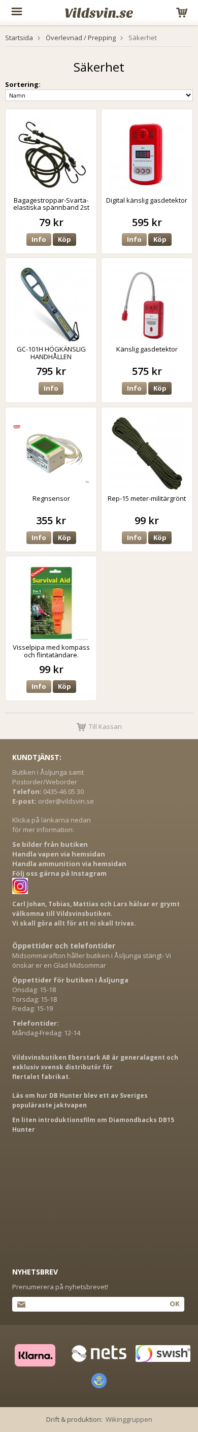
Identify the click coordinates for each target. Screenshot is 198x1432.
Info (38, 239)
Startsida (19, 37)
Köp (64, 239)
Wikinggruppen (129, 1419)
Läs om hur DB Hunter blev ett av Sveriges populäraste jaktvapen (80, 1100)
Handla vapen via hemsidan (58, 853)
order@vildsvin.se (66, 801)
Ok (174, 1303)
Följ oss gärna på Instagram (59, 873)
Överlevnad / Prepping (81, 37)
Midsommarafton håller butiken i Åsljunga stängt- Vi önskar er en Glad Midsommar (91, 960)
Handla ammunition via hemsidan (69, 863)
